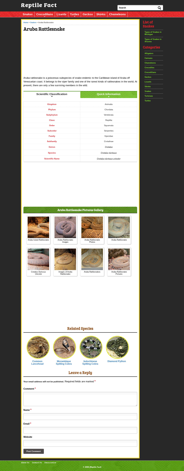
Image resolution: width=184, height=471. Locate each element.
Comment (29, 388)
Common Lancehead (37, 362)
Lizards (61, 14)
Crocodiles (149, 68)
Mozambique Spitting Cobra (64, 362)
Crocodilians (44, 14)
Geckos (88, 14)
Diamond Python (117, 361)
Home (25, 23)
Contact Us (37, 462)
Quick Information (108, 94)
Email (27, 423)
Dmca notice (50, 462)
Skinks (101, 14)
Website (27, 437)
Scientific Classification (51, 94)
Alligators (149, 53)
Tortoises (149, 96)
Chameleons (117, 14)
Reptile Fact (95, 467)
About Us (25, 462)
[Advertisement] (80, 54)
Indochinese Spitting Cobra (90, 362)
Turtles (74, 14)
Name (27, 409)
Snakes (28, 14)
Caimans (148, 58)
